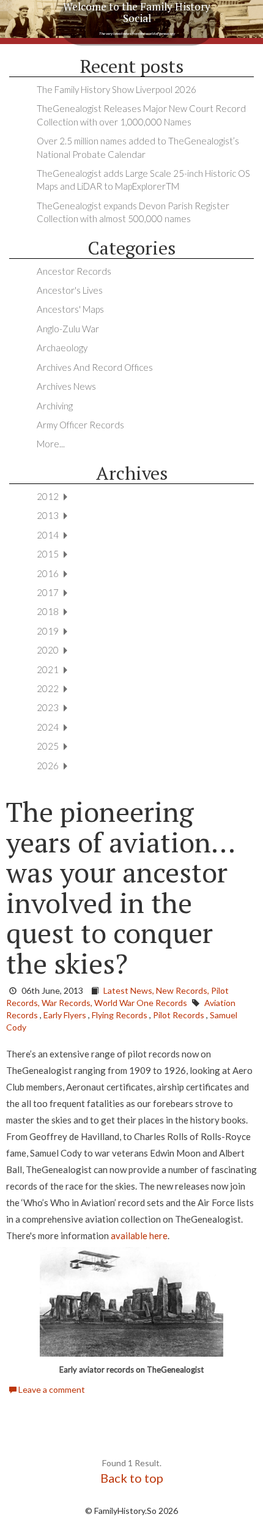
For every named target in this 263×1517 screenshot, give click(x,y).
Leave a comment (51, 1389)
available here (139, 1235)
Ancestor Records (74, 271)
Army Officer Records (80, 424)
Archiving (55, 405)
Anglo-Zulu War (68, 328)
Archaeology (62, 347)
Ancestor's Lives (70, 290)
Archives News (66, 386)
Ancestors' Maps (70, 309)
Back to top (131, 1477)
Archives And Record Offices (95, 367)
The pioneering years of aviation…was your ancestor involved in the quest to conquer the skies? (120, 887)
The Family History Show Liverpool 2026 (116, 89)
